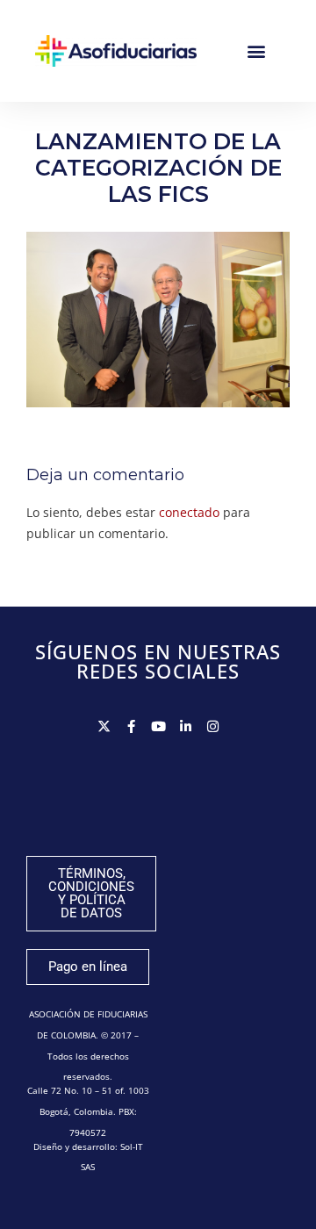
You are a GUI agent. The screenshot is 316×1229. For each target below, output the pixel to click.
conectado (189, 512)
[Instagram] (212, 726)
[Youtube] (158, 726)
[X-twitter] (104, 726)
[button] (256, 51)
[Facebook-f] (131, 726)
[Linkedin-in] (185, 726)
